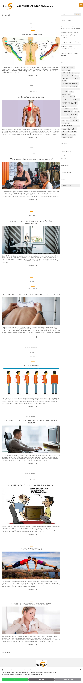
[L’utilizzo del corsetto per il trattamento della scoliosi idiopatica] (31, 311)
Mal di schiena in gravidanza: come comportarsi (31, 159)
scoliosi (73, 131)
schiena (72, 129)
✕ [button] (80, 669)
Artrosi (77, 73)
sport (64, 134)
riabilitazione (67, 126)
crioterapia (71, 88)
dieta (78, 89)
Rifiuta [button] (41, 679)
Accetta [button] (14, 679)
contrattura (73, 86)
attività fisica (67, 75)
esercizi (66, 100)
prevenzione (66, 123)
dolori (71, 91)
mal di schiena (69, 115)
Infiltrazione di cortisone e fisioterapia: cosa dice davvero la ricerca (69, 48)
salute (64, 129)
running (77, 126)
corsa (64, 89)
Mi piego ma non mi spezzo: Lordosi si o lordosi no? (31, 485)
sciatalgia (65, 131)
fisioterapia (70, 103)
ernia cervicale (66, 94)
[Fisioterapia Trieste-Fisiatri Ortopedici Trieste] (8, 6)
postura (74, 120)
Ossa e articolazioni (66, 172)
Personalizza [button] (68, 679)
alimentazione (68, 68)
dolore (65, 91)
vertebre (70, 137)
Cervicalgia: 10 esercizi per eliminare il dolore (31, 604)
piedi (67, 120)
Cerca (77, 14)
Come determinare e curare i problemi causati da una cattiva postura (31, 421)
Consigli (31, 23)
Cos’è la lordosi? (31, 365)
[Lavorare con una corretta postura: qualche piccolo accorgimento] (31, 240)
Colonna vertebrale (31, 276)
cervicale (65, 78)
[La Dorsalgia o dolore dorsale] (31, 113)
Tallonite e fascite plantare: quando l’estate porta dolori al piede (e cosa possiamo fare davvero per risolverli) (70, 26)
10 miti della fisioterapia (31, 549)
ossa (63, 120)
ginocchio (65, 106)
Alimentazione (64, 148)
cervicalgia (75, 78)
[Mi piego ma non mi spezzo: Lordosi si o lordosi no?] (31, 506)
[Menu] (81, 5)
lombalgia (67, 111)
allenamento (66, 70)
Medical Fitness (33, 288)
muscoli (73, 118)
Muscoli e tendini (65, 169)
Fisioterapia (33, 29)
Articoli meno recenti (8, 652)
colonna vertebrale (70, 83)
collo (64, 81)
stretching (72, 134)
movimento (65, 117)
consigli (64, 86)
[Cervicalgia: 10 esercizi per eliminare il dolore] (31, 620)
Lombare (32, 479)
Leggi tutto (31, 75)
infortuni (74, 108)
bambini (76, 75)
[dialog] (41, 675)
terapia (64, 137)
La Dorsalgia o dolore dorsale (31, 97)
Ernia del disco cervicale (31, 34)
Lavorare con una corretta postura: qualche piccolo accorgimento (31, 222)
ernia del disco (68, 97)
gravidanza (73, 106)
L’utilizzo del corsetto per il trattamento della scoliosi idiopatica (31, 294)
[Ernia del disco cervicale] (31, 51)
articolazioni (67, 73)
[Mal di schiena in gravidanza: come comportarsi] (31, 175)
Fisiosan (75, 100)
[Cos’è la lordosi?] (31, 382)
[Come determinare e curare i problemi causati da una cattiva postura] (31, 439)
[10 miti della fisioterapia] (31, 565)
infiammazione (66, 108)
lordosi (76, 111)
